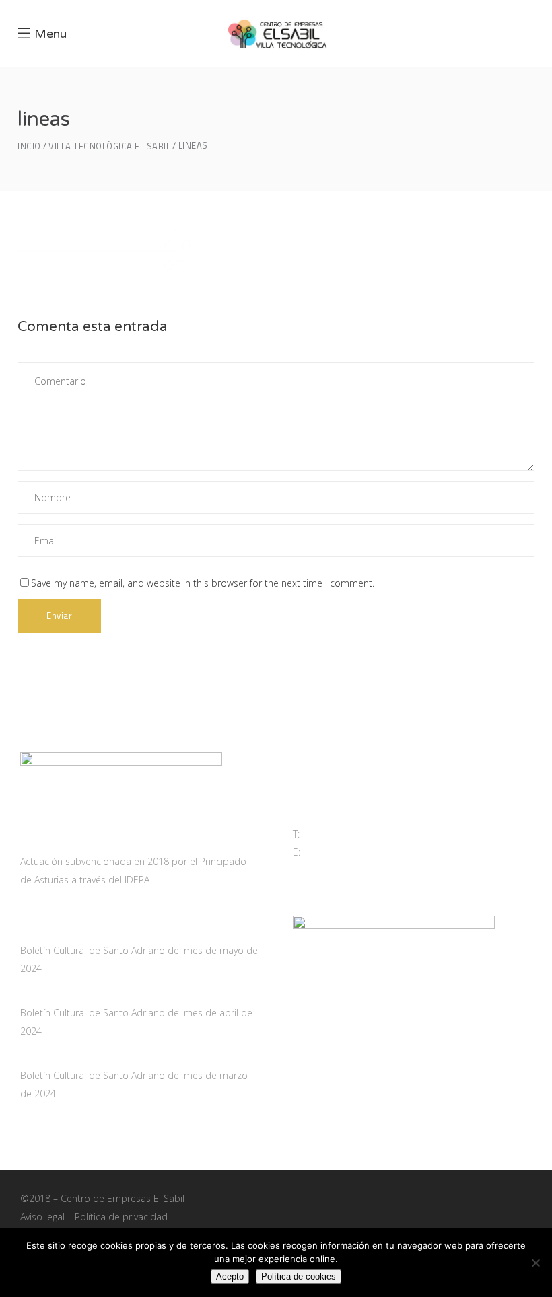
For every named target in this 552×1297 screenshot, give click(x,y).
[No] (535, 1262)
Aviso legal (42, 1216)
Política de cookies (298, 1276)
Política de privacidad (121, 1216)
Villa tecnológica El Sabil (109, 146)
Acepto (230, 1276)
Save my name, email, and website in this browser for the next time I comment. (202, 583)
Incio (29, 146)
